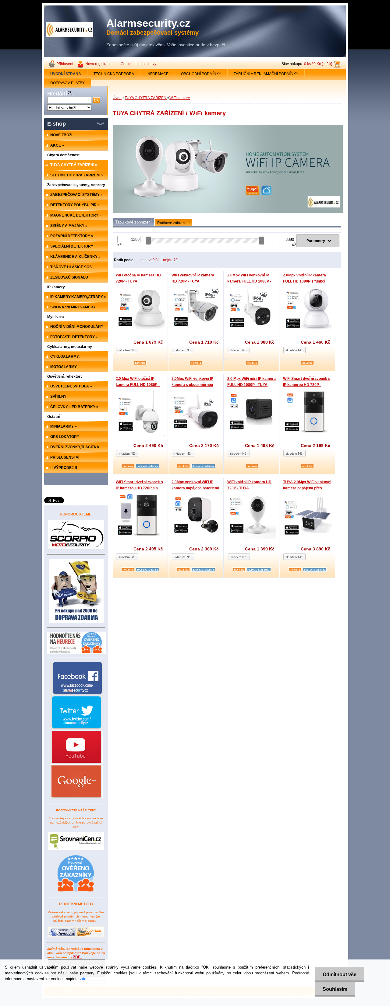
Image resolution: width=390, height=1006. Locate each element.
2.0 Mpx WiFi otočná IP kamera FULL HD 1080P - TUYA (138, 384)
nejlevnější (149, 260)
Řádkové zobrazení (173, 223)
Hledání (57, 94)
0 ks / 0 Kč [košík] (318, 64)
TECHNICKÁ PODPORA (114, 74)
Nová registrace (98, 64)
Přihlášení (64, 64)
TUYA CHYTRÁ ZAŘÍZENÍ (146, 98)
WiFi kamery (179, 98)
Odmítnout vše (339, 974)
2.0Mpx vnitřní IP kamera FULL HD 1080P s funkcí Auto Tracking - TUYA (304, 281)
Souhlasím (335, 989)
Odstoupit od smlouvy (138, 64)
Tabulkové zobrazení (133, 222)
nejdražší (170, 260)
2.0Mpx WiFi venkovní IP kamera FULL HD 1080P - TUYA (249, 281)
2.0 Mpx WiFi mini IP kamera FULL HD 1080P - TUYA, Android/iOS (251, 384)
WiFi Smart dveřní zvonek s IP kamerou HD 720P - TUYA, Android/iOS (306, 384)
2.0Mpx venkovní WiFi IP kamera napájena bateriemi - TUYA (195, 488)
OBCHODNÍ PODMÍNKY (201, 74)
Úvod (117, 98)
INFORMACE (157, 74)
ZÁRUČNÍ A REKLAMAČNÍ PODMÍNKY (266, 74)
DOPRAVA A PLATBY (67, 83)
